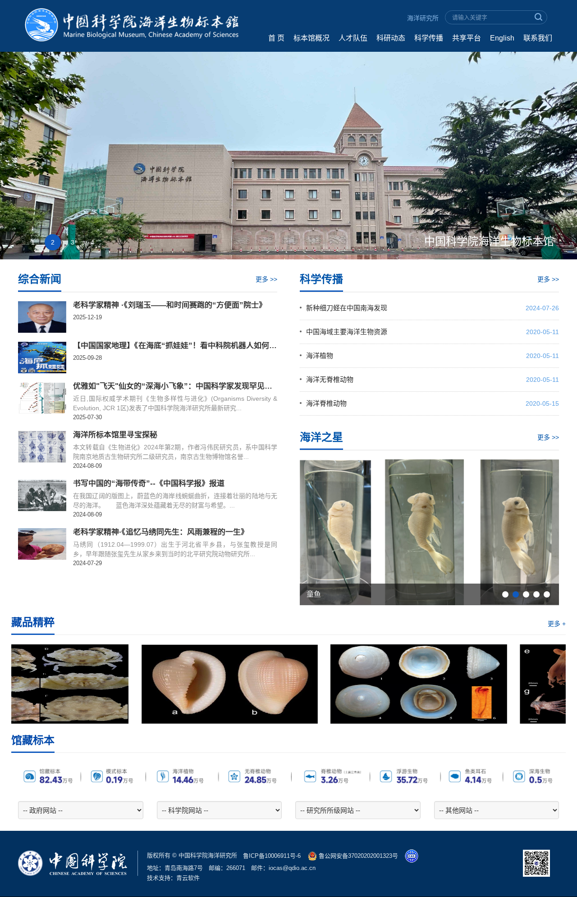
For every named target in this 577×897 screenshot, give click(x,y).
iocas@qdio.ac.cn (292, 868)
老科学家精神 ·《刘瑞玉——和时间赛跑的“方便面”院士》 (169, 305)
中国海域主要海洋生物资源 (346, 331)
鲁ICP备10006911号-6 (272, 855)
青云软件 (188, 877)
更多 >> (266, 279)
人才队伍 (353, 38)
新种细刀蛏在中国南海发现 (346, 308)
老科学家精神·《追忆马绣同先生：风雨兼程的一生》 (160, 532)
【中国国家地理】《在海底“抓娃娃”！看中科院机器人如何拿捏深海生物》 (175, 346)
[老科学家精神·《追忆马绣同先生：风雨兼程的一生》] (42, 544)
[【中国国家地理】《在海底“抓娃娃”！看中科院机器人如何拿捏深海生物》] (42, 357)
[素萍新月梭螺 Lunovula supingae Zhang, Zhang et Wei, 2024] (99, 684)
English (502, 38)
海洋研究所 (423, 18)
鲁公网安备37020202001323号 (357, 855)
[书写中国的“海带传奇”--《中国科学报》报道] (42, 495)
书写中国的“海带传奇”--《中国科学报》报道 (148, 484)
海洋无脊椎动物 (329, 379)
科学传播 (428, 38)
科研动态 (390, 38)
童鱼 (314, 594)
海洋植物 (319, 355)
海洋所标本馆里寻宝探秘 (115, 435)
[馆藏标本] (288, 776)
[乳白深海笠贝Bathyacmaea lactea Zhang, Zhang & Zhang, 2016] (288, 684)
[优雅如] (42, 398)
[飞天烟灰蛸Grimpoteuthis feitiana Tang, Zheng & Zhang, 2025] (478, 684)
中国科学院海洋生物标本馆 (489, 241)
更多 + (557, 623)
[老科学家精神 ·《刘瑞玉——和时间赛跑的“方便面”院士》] (42, 317)
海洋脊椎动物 (326, 403)
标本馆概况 (311, 38)
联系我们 (537, 38)
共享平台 (466, 38)
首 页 (276, 38)
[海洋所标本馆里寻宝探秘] (42, 446)
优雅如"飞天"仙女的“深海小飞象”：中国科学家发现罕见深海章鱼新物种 (175, 386)
